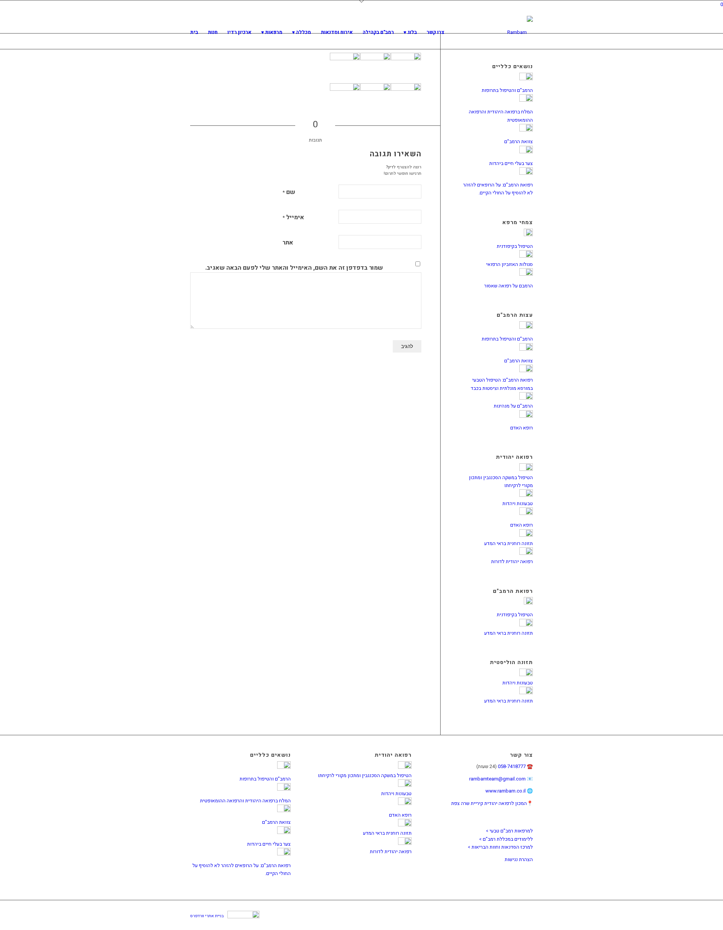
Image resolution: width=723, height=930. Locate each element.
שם (288, 192)
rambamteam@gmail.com (497, 778)
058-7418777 (512, 766)
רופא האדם (521, 427)
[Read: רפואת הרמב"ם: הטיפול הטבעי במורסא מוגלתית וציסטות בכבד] (526, 370)
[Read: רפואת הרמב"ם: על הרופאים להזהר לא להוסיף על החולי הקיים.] (526, 173)
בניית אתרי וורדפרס (207, 916)
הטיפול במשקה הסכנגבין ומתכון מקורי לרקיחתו (365, 775)
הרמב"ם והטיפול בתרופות (507, 90)
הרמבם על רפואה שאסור (508, 285)
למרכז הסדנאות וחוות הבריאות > (500, 847)
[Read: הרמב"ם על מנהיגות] (526, 398)
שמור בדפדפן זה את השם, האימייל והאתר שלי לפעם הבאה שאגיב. (294, 267)
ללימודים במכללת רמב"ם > (506, 839)
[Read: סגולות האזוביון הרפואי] (526, 256)
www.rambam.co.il (505, 790)
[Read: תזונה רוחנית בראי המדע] (526, 535)
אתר (287, 242)
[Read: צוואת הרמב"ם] (526, 129)
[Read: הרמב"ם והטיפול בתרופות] (526, 78)
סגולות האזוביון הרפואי (509, 264)
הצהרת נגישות (519, 859)
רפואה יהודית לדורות (512, 561)
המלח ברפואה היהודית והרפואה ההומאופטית (245, 800)
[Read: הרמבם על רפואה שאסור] (526, 274)
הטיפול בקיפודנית (515, 246)
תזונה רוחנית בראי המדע (508, 543)
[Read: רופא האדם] (526, 416)
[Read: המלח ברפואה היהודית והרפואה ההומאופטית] (526, 100)
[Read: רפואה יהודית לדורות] (526, 553)
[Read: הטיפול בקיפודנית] (528, 234)
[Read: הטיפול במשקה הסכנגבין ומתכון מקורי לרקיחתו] (526, 469)
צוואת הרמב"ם (518, 141)
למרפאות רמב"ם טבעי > (509, 830)
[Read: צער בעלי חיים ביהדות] (526, 151)
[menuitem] (194, 32)
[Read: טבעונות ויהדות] (526, 495)
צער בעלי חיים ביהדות (511, 163)
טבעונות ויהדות (517, 503)
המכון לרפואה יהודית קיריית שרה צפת (489, 803)
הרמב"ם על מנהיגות (513, 405)
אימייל (293, 217)
